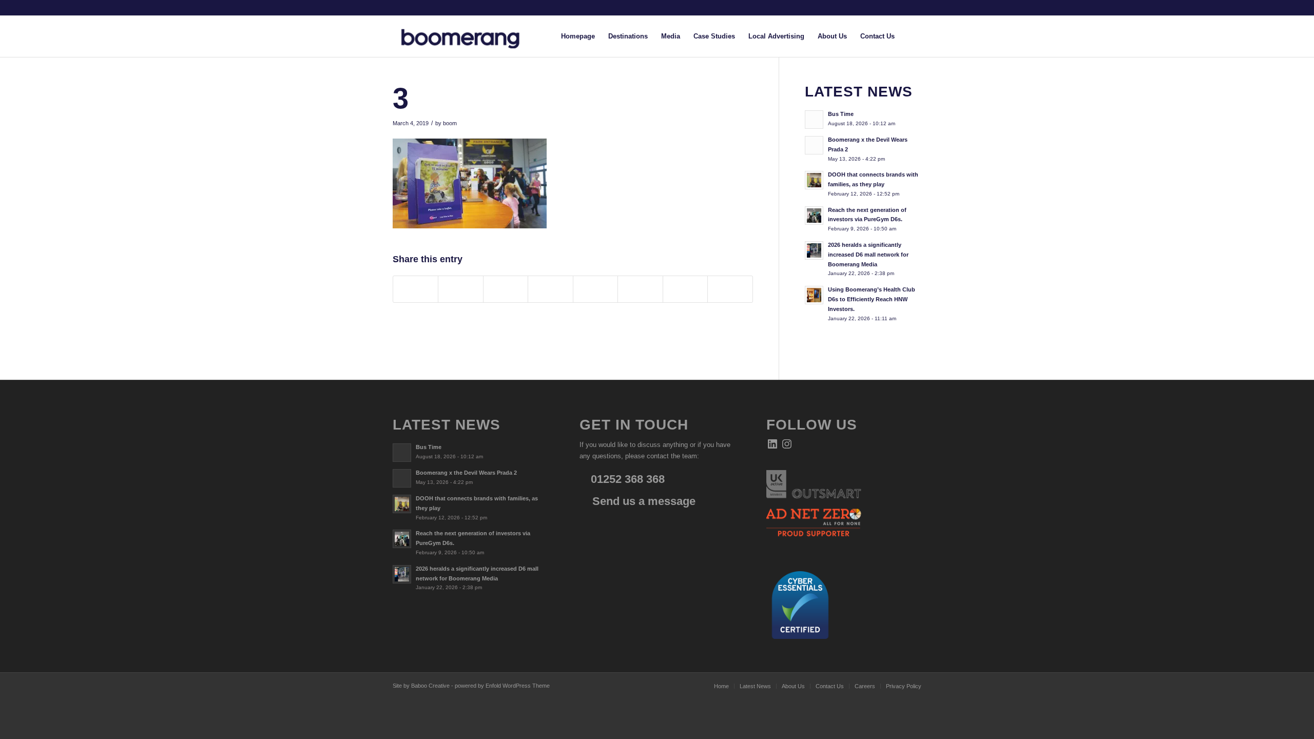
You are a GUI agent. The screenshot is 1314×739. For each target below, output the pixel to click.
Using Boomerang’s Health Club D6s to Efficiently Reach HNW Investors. (871, 299)
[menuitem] (578, 36)
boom (450, 123)
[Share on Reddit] (685, 289)
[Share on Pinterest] (506, 289)
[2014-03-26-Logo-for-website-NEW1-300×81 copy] (469, 36)
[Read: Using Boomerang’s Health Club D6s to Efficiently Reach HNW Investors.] (814, 295)
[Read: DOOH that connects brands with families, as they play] (814, 180)
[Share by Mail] (730, 289)
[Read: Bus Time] (814, 119)
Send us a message (642, 501)
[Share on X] (460, 289)
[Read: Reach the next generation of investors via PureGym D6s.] (814, 215)
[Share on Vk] (640, 289)
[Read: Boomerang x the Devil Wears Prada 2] (814, 145)
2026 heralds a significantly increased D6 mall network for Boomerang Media (868, 254)
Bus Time (841, 114)
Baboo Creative (430, 686)
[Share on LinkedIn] (550, 289)
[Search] (911, 36)
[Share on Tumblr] (595, 289)
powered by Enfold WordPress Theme (502, 686)
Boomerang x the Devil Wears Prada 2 (466, 473)
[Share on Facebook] (415, 289)
